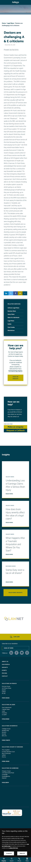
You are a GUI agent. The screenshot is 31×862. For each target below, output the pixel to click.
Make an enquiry (15, 378)
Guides (9, 324)
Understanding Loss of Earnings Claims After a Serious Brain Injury (15, 485)
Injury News (11, 314)
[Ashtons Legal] (15, 2)
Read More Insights (15, 593)
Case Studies (11, 327)
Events (4, 670)
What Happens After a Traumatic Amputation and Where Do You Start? (15, 544)
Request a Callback (15, 430)
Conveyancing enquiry (15, 371)
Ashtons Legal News (13, 308)
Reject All (22, 853)
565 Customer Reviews (16, 814)
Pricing (4, 673)
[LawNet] (15, 618)
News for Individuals (13, 317)
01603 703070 (6, 740)
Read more (9, 494)
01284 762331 (5, 761)
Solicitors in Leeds (8, 705)
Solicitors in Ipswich (9, 683)
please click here (13, 848)
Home (4, 23)
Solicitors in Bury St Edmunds (12, 747)
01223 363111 (5, 782)
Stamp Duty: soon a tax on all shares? (15, 571)
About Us (5, 662)
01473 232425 (5, 698)
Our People (6, 664)
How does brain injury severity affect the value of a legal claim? (15, 514)
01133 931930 (5, 719)
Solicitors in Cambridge (10, 768)
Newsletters (11, 330)
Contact (5, 676)
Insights (5, 667)
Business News (12, 311)
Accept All (9, 853)
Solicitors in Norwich (9, 726)
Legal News (10, 23)
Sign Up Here (8, 648)
